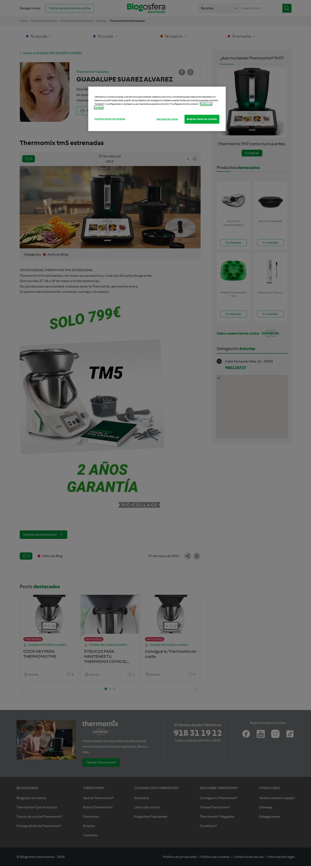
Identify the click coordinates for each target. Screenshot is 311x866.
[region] (157, 109)
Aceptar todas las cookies (202, 119)
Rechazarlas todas (167, 119)
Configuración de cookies (110, 118)
